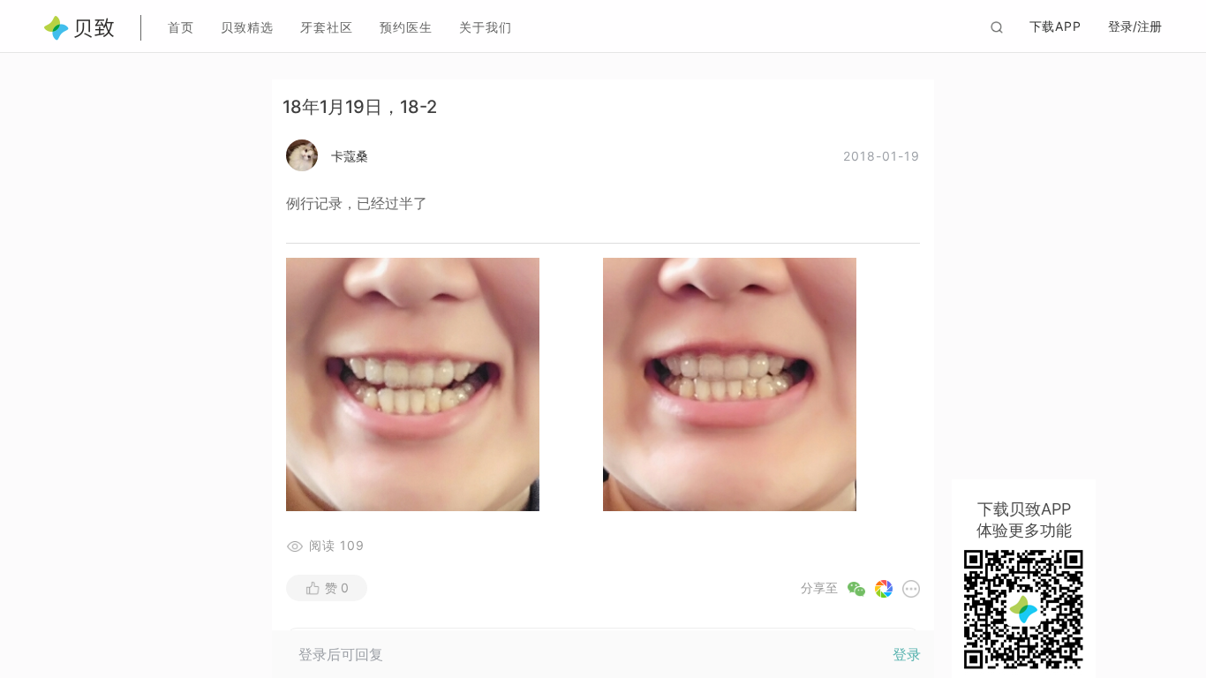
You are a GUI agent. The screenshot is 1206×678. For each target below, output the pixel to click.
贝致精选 (247, 26)
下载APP (1055, 26)
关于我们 (485, 26)
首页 (181, 26)
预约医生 (406, 26)
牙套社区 (326, 26)
